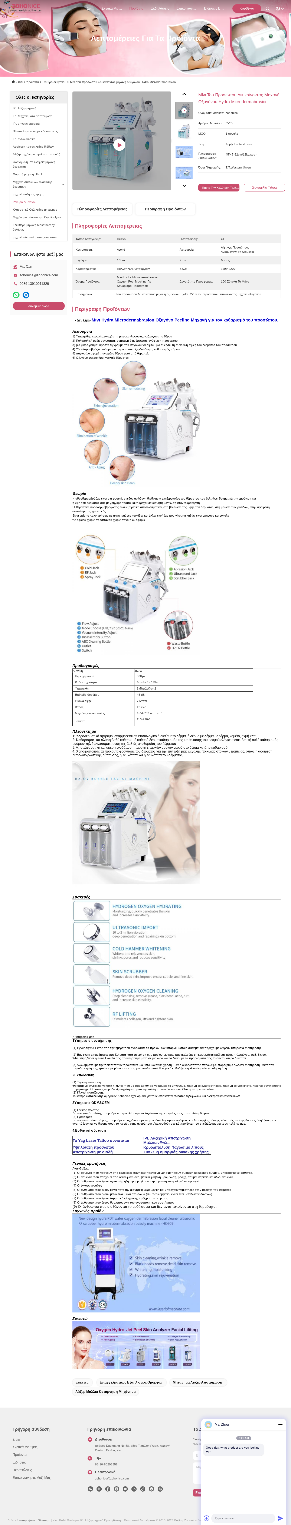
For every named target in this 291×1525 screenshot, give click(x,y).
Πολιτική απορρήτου (21, 1520)
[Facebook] (108, 1490)
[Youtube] (125, 1490)
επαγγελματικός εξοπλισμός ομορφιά (131, 1382)
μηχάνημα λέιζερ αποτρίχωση (197, 1382)
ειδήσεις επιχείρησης (214, 8)
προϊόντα (136, 8)
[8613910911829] (151, 1490)
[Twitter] (99, 1490)
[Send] (280, 1518)
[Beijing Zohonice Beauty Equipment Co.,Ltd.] (26, 8)
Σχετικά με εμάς (112, 8)
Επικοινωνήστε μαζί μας (186, 8)
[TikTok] (143, 1490)
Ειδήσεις (19, 1462)
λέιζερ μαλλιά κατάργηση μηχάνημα (105, 1392)
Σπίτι (90, 8)
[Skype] (26, 295)
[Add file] (207, 1518)
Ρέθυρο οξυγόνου (54, 82)
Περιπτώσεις (22, 1470)
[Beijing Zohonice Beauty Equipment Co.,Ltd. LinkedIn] (134, 1490)
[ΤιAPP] (16, 295)
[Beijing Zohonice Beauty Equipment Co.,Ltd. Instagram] (117, 1490)
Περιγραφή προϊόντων (165, 209)
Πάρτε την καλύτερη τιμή (219, 187)
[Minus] (280, 1424)
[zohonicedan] (160, 1490)
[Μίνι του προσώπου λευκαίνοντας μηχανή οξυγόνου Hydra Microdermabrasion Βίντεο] (121, 141)
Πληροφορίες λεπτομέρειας (102, 209)
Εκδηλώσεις (160, 8)
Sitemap (43, 1520)
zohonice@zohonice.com (39, 275)
